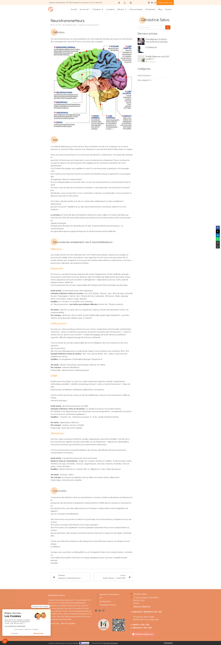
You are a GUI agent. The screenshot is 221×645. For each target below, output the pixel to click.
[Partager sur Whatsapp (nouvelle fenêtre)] (218, 239)
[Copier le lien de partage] (218, 246)
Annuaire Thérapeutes (111, 643)
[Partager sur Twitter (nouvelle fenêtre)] (218, 231)
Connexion (168, 642)
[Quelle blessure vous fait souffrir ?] (141, 58)
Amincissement (144, 75)
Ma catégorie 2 (144, 80)
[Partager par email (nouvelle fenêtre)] (218, 243)
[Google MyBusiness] (149, 3)
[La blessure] (141, 49)
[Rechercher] (167, 27)
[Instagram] (155, 3)
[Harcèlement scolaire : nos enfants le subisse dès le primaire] (141, 41)
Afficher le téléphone (141, 606)
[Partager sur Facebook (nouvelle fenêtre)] (218, 228)
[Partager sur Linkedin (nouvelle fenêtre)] (218, 235)
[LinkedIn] (152, 3)
